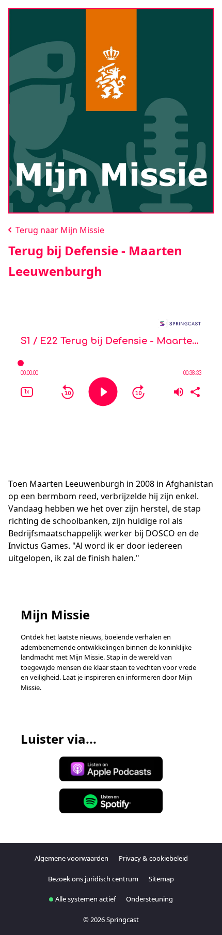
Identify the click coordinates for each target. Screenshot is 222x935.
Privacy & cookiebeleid (153, 858)
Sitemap (161, 878)
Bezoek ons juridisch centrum (93, 878)
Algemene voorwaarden (71, 858)
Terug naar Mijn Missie (58, 230)
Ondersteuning (149, 899)
